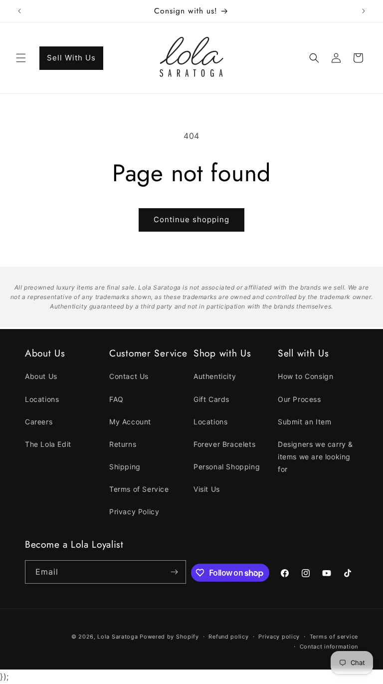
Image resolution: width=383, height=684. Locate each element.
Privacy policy (279, 636)
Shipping (125, 466)
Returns (122, 444)
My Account (130, 421)
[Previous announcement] (19, 11)
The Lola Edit (48, 444)
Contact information (329, 646)
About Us (41, 376)
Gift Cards (211, 399)
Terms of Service (139, 489)
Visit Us (206, 489)
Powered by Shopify (169, 636)
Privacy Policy (134, 511)
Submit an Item (304, 421)
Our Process (299, 399)
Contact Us (129, 376)
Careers (38, 421)
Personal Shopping (226, 466)
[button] (21, 58)
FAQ (116, 399)
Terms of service (334, 636)
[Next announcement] (364, 11)
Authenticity (214, 376)
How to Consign (305, 376)
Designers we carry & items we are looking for (315, 456)
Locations (42, 399)
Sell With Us (71, 57)
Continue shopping (191, 219)
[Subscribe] (175, 572)
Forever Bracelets (224, 444)
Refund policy (228, 636)
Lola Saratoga (117, 636)
